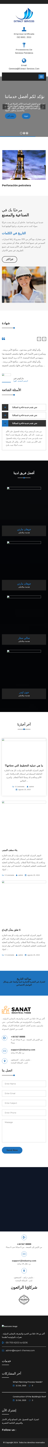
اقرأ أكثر (9, 259)
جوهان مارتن (24, 529)
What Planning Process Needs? (27, 1382)
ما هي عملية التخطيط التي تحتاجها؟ (24, 765)
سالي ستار (24, 637)
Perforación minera (29, 181)
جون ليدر (24, 692)
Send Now (12, 1150)
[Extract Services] (24, 15)
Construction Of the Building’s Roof (29, 1397)
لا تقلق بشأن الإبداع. (11, 930)
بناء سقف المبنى (9, 850)
